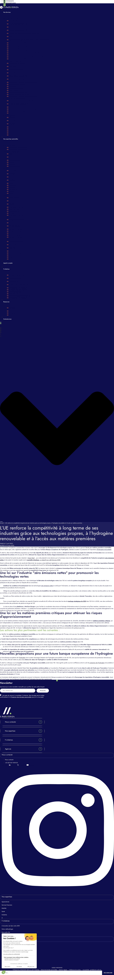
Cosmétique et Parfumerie (17, 207)
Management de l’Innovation (17, 63)
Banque (12, 154)
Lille (3, 947)
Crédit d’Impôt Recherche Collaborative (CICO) (23, 27)
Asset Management (15, 160)
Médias (12, 311)
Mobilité (6, 168)
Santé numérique (14, 201)
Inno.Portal (13, 124)
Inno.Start (12, 121)
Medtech (12, 204)
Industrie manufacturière (16, 229)
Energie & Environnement (17, 220)
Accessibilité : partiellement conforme (92, 970)
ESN (11, 251)
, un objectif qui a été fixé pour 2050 (43, 560)
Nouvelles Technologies (16, 241)
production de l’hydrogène (96, 663)
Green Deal (31, 558)
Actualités (12, 308)
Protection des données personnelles (21, 697)
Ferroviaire (12, 174)
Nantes (4, 953)
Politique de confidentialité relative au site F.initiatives (26, 970)
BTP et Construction (15, 226)
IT (4, 239)
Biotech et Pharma (15, 198)
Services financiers (11, 151)
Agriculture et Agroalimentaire (18, 147)
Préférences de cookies (75, 970)
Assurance (12, 157)
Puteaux (4, 959)
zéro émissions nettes (47, 586)
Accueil (2, 523)
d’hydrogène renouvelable (104, 549)
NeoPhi (12, 127)
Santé (5, 195)
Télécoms (12, 248)
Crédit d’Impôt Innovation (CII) (18, 30)
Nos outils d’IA (14, 281)
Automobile (13, 171)
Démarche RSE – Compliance (18, 288)
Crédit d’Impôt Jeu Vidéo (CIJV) (18, 43)
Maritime (12, 180)
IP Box (11, 36)
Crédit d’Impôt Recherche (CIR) (18, 24)
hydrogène (22, 658)
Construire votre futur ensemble (18, 275)
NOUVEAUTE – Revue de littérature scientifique (23, 82)
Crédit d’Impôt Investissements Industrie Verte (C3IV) (24, 33)
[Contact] (0, 323)
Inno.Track (12, 117)
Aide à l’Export (14, 73)
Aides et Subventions (15, 21)
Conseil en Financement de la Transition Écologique (24, 101)
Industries (7, 217)
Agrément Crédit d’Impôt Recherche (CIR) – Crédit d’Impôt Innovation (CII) (31, 40)
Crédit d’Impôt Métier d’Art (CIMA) (19, 79)
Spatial (11, 183)
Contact (2, 325)
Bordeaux (4, 943)
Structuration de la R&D (16, 70)
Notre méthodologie (15, 278)
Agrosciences (9, 145)
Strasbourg (5, 963)
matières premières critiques (101, 621)
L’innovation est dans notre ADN (11, 926)
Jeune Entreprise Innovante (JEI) (18, 76)
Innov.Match (13, 66)
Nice (3, 956)
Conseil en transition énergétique (19, 104)
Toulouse (4, 966)
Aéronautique (13, 177)
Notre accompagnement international (20, 285)
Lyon (3, 950)
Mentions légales (63, 970)
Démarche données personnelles (49, 970)
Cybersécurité (13, 245)
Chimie (11, 223)
